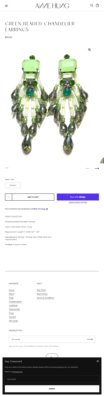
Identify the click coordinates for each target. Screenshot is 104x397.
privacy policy (17, 372)
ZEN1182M (13, 185)
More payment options (78, 202)
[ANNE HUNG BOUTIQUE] (52, 5)
